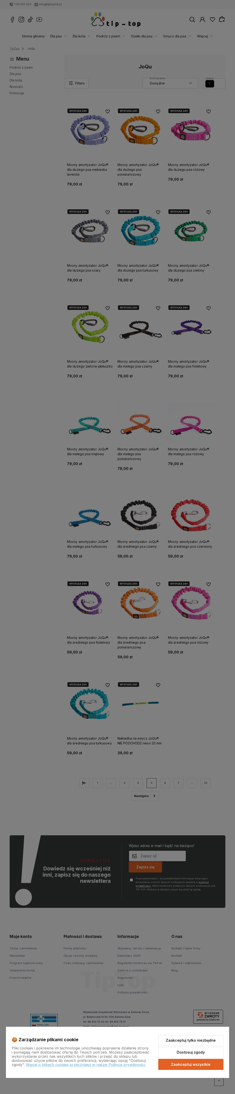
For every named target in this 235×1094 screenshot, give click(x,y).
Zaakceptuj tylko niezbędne (191, 1040)
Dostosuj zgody (191, 1052)
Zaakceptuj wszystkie (190, 1064)
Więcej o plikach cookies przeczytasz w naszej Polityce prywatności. (86, 1064)
